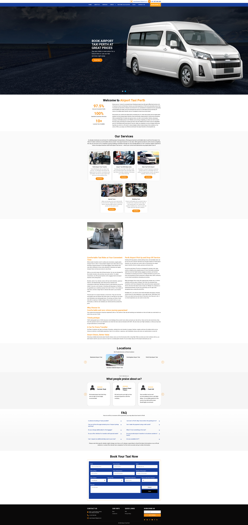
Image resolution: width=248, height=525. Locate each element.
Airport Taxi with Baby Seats (124, 167)
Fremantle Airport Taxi (96, 357)
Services (104, 4)
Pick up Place (93, 470)
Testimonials (124, 376)
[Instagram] (149, 520)
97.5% (99, 106)
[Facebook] (154, 520)
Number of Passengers (141, 470)
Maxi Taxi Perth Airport (148, 167)
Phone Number (116, 463)
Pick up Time (110, 477)
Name (91, 463)
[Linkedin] (156, 520)
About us (97, 4)
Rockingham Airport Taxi (152, 357)
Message (92, 484)
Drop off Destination (117, 470)
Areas (112, 4)
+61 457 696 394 (156, 1)
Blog (134, 4)
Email (137, 463)
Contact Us (141, 4)
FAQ (126, 511)
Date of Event (93, 477)
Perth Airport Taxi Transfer (100, 167)
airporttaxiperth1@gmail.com (140, 1)
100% (99, 113)
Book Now (155, 4)
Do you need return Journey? (148, 477)
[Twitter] (144, 520)
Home (90, 4)
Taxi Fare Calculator (123, 4)
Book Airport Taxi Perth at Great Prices (102, 44)
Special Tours (111, 199)
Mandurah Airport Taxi (115, 357)
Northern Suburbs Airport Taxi (133, 367)
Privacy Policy (128, 513)
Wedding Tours (136, 199)
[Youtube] (152, 520)
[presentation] (85, 362)
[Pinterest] (147, 520)
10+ (99, 121)
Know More (99, 178)
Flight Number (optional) (130, 477)
